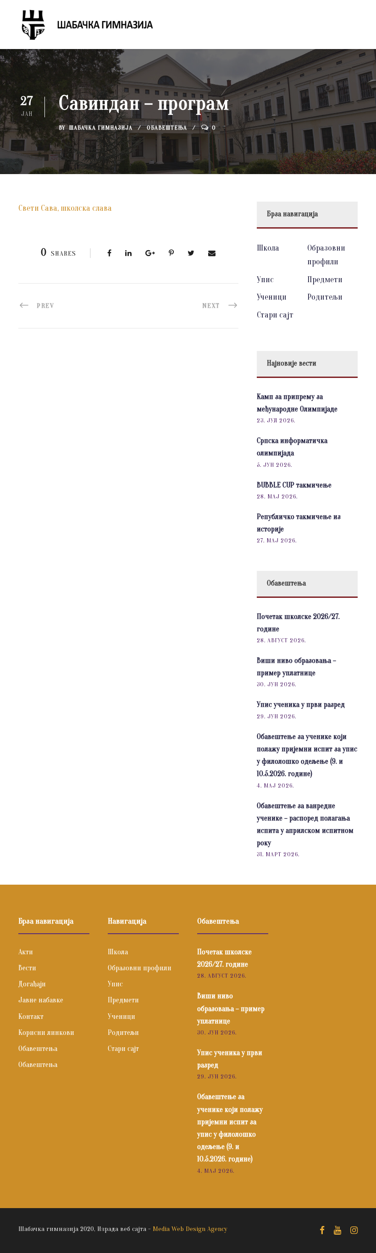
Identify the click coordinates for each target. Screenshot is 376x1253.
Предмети (325, 280)
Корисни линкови (46, 1033)
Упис (265, 280)
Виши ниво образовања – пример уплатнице (231, 1008)
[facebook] (322, 1231)
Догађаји (32, 984)
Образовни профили (139, 968)
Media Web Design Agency (190, 1229)
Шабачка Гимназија (101, 127)
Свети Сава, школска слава (65, 208)
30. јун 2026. (276, 684)
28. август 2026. (281, 640)
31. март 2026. (278, 854)
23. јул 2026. (276, 420)
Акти (25, 952)
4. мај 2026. (275, 785)
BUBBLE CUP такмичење (294, 485)
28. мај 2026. (277, 496)
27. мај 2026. (277, 540)
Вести (27, 968)
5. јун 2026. (274, 464)
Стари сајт (275, 315)
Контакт (31, 1016)
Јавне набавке (40, 1000)
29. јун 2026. (276, 716)
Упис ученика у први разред (301, 704)
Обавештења (167, 127)
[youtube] (337, 1231)
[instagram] (354, 1231)
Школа (268, 248)
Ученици (272, 297)
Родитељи (325, 297)
